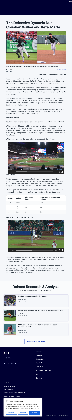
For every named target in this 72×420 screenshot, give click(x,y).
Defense (64, 69)
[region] (23, 407)
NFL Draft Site (8, 389)
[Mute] (59, 172)
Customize (11, 412)
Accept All (34, 412)
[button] (36, 157)
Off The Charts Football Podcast (14, 393)
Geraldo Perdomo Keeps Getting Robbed (32, 296)
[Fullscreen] (62, 172)
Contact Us (7, 358)
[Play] (10, 172)
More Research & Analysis (36, 341)
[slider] (34, 250)
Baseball (59, 69)
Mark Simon (11, 70)
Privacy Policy (63, 415)
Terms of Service (50, 415)
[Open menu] (1, 2)
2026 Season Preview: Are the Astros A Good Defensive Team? (41, 310)
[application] (36, 158)
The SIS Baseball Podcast (12, 396)
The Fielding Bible (9, 386)
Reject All (23, 412)
